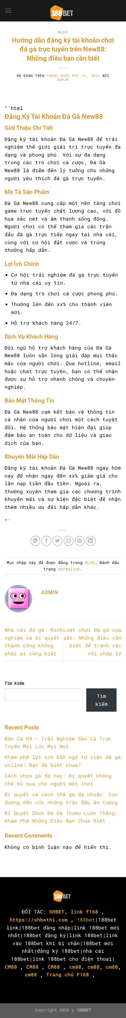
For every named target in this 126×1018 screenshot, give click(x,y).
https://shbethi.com (38, 919)
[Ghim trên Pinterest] (80, 541)
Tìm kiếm (14, 683)
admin (63, 79)
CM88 (11, 966)
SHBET (57, 911)
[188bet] (63, 10)
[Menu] (8, 10)
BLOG (63, 32)
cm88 (75, 966)
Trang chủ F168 (67, 974)
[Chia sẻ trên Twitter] (57, 541)
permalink (69, 568)
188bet (86, 919)
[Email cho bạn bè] (69, 541)
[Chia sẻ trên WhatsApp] (35, 541)
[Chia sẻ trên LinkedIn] (91, 541)
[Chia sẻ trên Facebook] (46, 541)
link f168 (84, 911)
